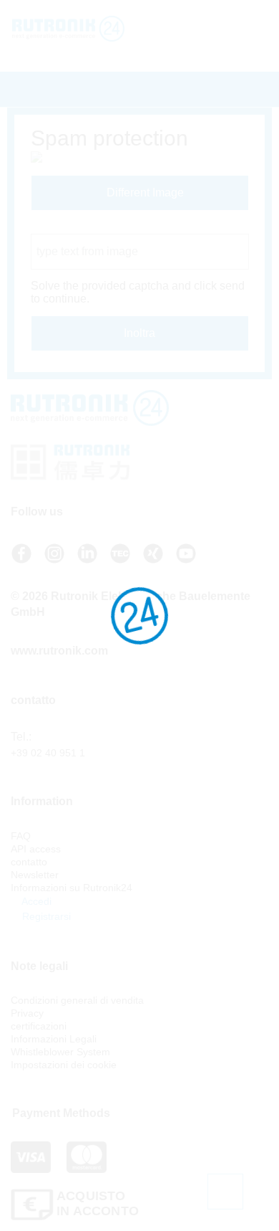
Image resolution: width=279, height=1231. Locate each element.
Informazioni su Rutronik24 (71, 887)
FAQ (21, 836)
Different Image (144, 192)
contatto (29, 862)
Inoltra (139, 333)
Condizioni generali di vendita (77, 1000)
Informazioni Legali (54, 1039)
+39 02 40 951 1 (48, 753)
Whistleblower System (60, 1051)
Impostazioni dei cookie (64, 1064)
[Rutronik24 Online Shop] (83, 29)
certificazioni (39, 1026)
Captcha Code (67, 227)
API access (36, 849)
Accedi (35, 901)
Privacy (27, 1013)
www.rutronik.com (59, 651)
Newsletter (35, 874)
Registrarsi (45, 916)
